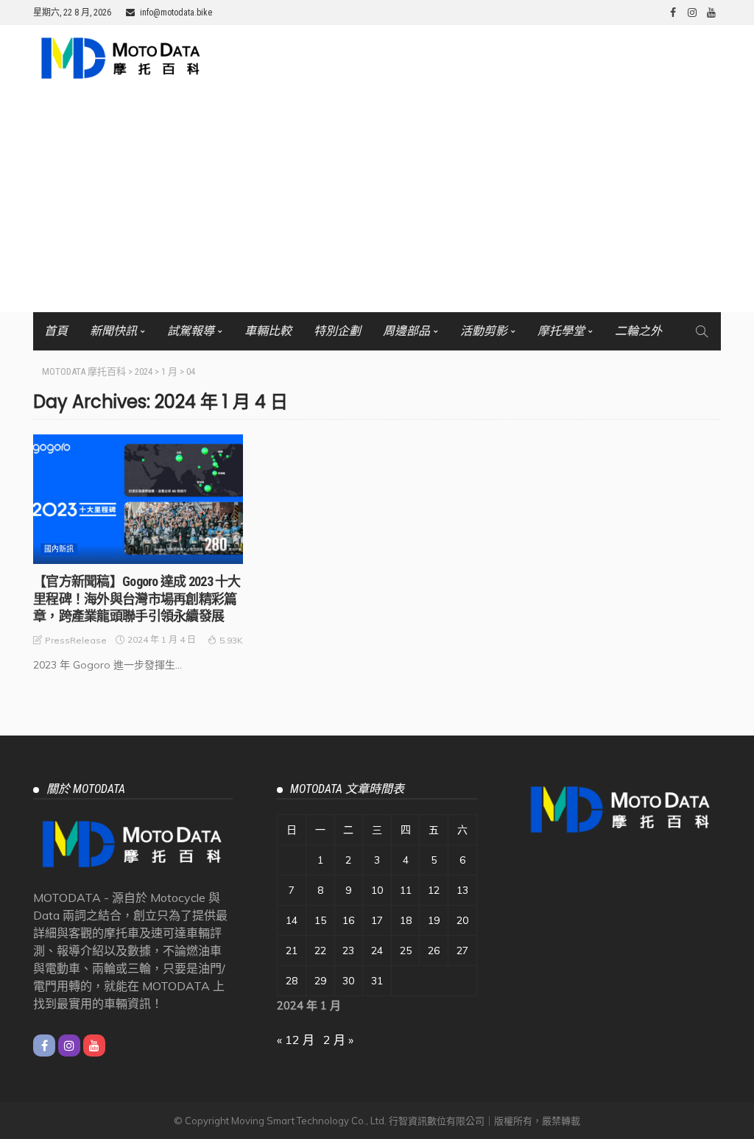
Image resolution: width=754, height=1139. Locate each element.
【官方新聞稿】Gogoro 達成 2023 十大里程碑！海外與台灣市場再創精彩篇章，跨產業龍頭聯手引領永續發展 (137, 599)
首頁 (56, 331)
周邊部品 (406, 331)
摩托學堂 (561, 331)
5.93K (231, 640)
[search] (702, 331)
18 (406, 920)
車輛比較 (268, 331)
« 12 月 (295, 1039)
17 (377, 920)
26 (434, 950)
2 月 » (338, 1039)
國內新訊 (59, 549)
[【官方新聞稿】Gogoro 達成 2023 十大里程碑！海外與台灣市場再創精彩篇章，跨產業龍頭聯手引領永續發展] (138, 499)
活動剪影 (483, 331)
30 (348, 980)
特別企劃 (337, 331)
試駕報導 (190, 331)
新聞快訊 (113, 331)
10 (377, 890)
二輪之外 (638, 331)
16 (348, 920)
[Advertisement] (377, 202)
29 (320, 980)
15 (320, 920)
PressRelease (76, 640)
